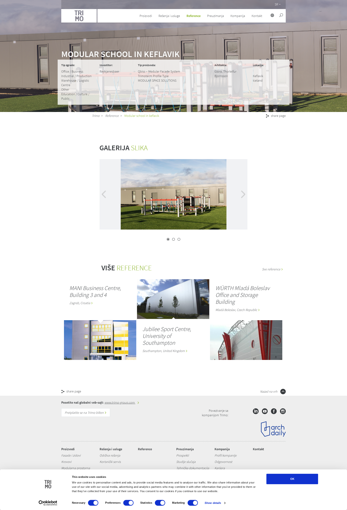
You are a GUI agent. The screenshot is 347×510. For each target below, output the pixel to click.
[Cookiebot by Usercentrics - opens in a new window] (48, 503)
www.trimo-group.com (119, 402)
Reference (194, 16)
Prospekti (182, 455)
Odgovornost (223, 462)
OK (292, 478)
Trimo (96, 116)
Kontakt (258, 449)
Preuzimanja (185, 449)
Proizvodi (68, 449)
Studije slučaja (186, 462)
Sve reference (271, 269)
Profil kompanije (226, 455)
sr (276, 4)
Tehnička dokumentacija (192, 468)
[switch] (128, 503)
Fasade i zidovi (71, 455)
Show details (213, 502)
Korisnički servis (110, 462)
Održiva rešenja (110, 455)
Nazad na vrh (269, 391)
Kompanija (222, 449)
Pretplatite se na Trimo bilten (84, 412)
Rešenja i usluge (111, 449)
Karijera (220, 468)
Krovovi (66, 462)
